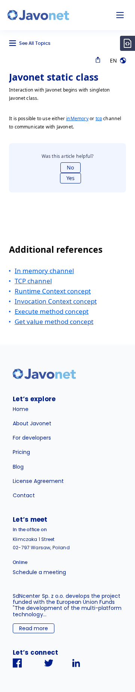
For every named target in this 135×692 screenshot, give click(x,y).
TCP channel (33, 280)
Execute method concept (51, 311)
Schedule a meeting (39, 572)
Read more (33, 628)
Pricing (21, 452)
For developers (32, 437)
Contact (24, 495)
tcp (99, 118)
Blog (18, 466)
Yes (70, 178)
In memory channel (44, 270)
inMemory (77, 118)
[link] (38, 15)
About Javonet (32, 423)
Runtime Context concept (53, 291)
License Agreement (38, 481)
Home (20, 409)
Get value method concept (54, 321)
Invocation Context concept (56, 301)
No (70, 167)
